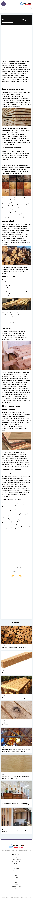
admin (18, 569)
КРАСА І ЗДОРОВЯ (16, 861)
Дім (19, 571)
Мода (16, 877)
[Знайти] (29, 9)
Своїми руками (16, 870)
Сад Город (16, 864)
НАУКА (16, 888)
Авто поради (16, 880)
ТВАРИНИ (16, 868)
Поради (16, 873)
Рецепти (16, 882)
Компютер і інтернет (16, 886)
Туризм (16, 884)
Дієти (16, 875)
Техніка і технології (16, 859)
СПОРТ (16, 866)
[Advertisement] (16, 44)
